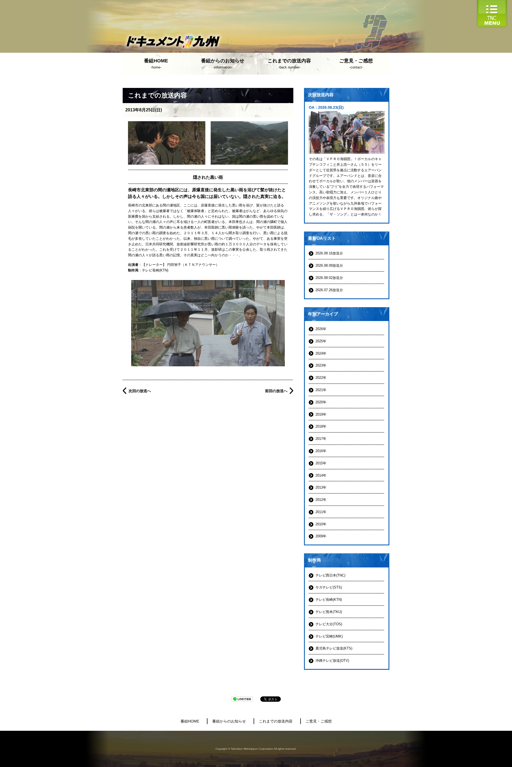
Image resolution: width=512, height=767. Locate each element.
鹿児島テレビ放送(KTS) (333, 648)
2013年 (320, 487)
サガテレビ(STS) (328, 587)
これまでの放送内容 (276, 721)
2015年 (320, 463)
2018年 (320, 426)
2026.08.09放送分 (329, 265)
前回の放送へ (276, 391)
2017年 (320, 439)
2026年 (320, 329)
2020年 (320, 402)
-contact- (356, 63)
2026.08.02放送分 (329, 278)
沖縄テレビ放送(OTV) (332, 661)
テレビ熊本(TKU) (328, 612)
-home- (156, 63)
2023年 (320, 365)
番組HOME (190, 721)
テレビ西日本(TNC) (330, 575)
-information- (222, 63)
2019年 (320, 414)
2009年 (320, 536)
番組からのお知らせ (229, 721)
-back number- (289, 63)
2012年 (320, 500)
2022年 (320, 378)
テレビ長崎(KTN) (155, 270)
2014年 (320, 475)
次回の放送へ (140, 391)
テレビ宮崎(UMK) (329, 636)
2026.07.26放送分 (329, 290)
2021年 (320, 390)
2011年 (320, 512)
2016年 (320, 451)
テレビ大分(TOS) (328, 624)
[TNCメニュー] (492, 3)
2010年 (320, 524)
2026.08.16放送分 (329, 253)
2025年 (320, 341)
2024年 (320, 353)
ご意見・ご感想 (319, 721)
